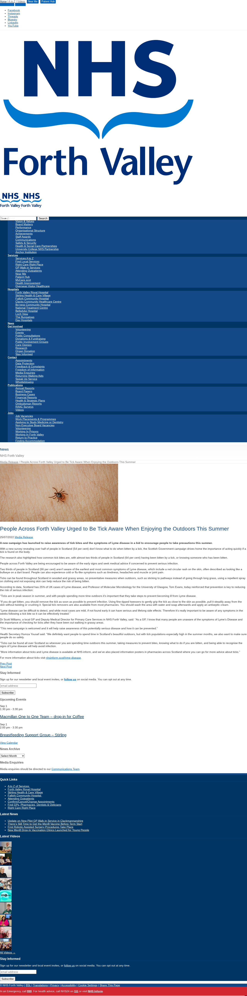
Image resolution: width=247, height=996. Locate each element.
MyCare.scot (23, 280)
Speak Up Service (26, 378)
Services (13, 255)
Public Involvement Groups (31, 341)
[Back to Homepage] (21, 207)
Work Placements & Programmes (35, 419)
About (11, 218)
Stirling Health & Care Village (33, 295)
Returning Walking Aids (29, 375)
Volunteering (23, 329)
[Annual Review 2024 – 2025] (6, 949)
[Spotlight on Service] (6, 888)
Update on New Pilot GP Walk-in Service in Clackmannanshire (45, 820)
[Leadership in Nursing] (6, 864)
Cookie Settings (87, 985)
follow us (70, 679)
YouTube (13, 25)
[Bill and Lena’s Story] (6, 937)
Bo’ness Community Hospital (32, 304)
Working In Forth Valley (29, 434)
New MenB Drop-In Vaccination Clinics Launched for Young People (48, 830)
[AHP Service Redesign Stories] (6, 876)
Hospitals (13, 289)
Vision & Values (24, 221)
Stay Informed (24, 354)
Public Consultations (27, 335)
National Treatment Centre (31, 307)
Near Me (20, 4)
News (11, 323)
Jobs (11, 413)
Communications (25, 239)
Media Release (9, 462)
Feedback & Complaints (30, 366)
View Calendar (9, 742)
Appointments (23, 360)
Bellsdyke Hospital (26, 310)
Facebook (14, 10)
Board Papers (23, 391)
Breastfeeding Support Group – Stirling (33, 735)
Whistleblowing (24, 382)
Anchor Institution (26, 252)
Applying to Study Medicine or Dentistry (39, 422)
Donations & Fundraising (30, 338)
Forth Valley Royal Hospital (31, 292)
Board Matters (24, 224)
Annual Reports (24, 388)
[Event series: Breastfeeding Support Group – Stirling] (24, 727)
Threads (13, 16)
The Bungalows (24, 317)
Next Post (6, 666)
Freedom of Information (29, 369)
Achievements (24, 233)
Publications (15, 385)
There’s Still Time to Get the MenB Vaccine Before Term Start (45, 823)
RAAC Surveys (24, 406)
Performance (23, 227)
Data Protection (24, 363)
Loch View (21, 314)
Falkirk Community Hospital (32, 298)
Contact (12, 357)
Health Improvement (27, 283)
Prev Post (6, 663)
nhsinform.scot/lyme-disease (63, 657)
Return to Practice (26, 437)
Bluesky (12, 19)
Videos (21, 1)
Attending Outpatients (28, 270)
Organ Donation (25, 351)
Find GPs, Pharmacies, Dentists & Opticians (34, 804)
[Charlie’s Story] (6, 912)
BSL (28, 985)
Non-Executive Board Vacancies (34, 425)
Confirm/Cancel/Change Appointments (31, 801)
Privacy (54, 985)
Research (21, 348)
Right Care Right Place (29, 264)
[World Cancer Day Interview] (6, 900)
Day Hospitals (23, 320)
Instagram (14, 13)
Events (19, 332)
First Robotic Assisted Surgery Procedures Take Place (40, 826)
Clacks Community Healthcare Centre (38, 301)
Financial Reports (26, 397)
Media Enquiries (25, 372)
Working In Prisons (26, 431)
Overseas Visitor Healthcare (32, 286)
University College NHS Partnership (37, 249)
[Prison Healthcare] (6, 925)
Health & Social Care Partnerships (36, 246)
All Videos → (7, 952)
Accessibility (68, 985)
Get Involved (15, 326)
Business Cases (25, 394)
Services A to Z (24, 258)
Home (3, 1)
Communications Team (66, 769)
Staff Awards (23, 236)
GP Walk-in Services (27, 267)
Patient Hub (7, 4)
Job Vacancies (24, 416)
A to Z (11, 1)
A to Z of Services (19, 786)
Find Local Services (27, 261)
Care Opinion (23, 344)
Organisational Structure (30, 230)
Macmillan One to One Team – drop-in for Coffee (42, 716)
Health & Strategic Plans (30, 400)
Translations (40, 985)
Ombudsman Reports (28, 403)
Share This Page (110, 985)
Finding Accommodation (30, 440)
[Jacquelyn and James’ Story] (6, 852)
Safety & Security (25, 242)
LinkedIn (13, 22)
